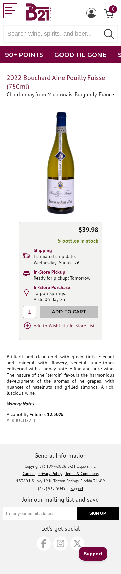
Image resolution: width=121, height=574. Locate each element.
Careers (29, 473)
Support (77, 488)
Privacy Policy (50, 473)
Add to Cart (69, 311)
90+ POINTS (24, 54)
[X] (77, 543)
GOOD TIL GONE (80, 54)
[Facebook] (44, 543)
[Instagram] (60, 543)
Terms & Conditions (82, 473)
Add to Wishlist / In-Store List (64, 326)
